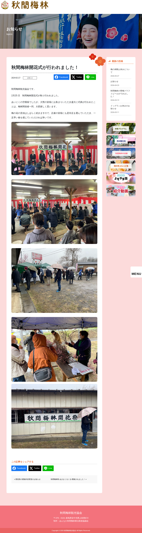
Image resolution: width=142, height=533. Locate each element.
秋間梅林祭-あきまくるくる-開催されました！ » (69, 479)
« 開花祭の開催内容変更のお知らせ (27, 479)
